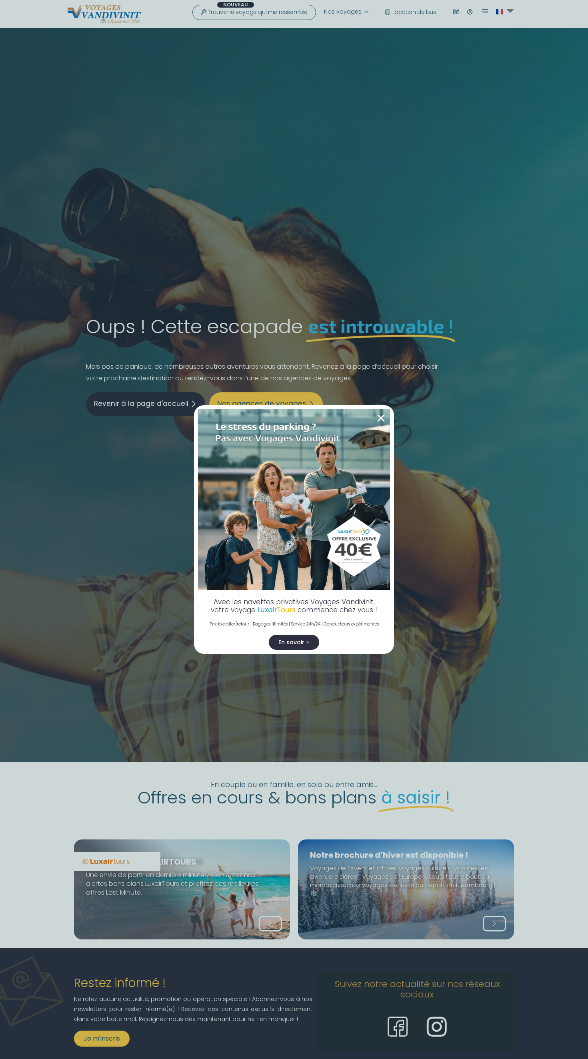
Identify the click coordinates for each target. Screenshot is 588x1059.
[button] (381, 418)
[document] (294, 529)
